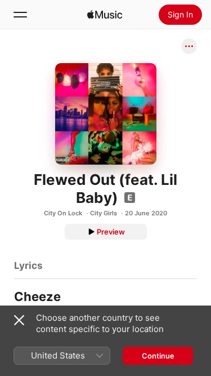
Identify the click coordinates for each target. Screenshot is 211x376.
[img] (104, 15)
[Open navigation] (20, 14)
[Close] (19, 320)
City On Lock (63, 213)
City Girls (103, 213)
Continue (158, 355)
